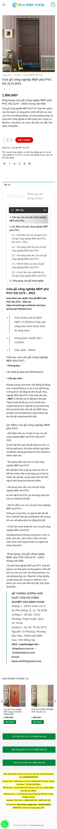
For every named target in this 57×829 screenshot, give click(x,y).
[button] (3, 4)
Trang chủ (6, 75)
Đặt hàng (24, 140)
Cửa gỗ (17, 75)
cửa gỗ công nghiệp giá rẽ (33, 152)
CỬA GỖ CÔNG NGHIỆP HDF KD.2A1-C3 (42, 710)
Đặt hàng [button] (10, 722)
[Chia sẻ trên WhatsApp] (4, 164)
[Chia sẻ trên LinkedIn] (29, 164)
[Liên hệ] (5, 824)
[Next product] (4, 89)
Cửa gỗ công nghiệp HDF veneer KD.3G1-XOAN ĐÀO (13, 711)
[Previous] (2, 707)
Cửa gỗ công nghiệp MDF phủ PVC (24, 565)
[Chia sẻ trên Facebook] (9, 164)
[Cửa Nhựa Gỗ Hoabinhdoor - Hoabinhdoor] (28, 5)
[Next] (54, 707)
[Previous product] (9, 89)
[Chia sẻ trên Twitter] (14, 164)
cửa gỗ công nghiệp (14, 152)
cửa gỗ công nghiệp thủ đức (34, 155)
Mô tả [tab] (7, 185)
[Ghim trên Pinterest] (24, 164)
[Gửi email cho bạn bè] (19, 164)
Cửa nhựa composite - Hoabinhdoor (34, 804)
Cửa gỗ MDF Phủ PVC (33, 75)
